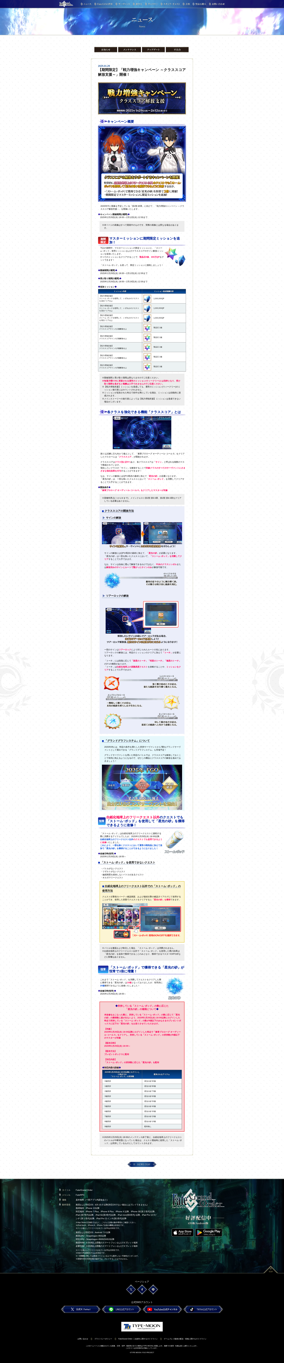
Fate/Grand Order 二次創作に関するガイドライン (138, 1339)
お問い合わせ (83, 1339)
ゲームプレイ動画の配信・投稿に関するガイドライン (185, 1339)
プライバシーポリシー (103, 1339)
